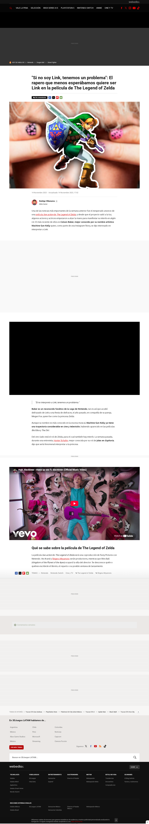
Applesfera (13, 785)
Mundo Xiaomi (14, 792)
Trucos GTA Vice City (127, 712)
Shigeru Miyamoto (61, 558)
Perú (34, 732)
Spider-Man (102, 712)
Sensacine (51, 778)
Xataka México (15, 807)
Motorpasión (90, 778)
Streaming (36, 741)
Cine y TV (109, 8)
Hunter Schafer (61, 440)
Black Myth (113, 712)
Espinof (50, 782)
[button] (48, 201)
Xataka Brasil (14, 810)
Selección (35, 8)
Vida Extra (32, 782)
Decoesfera (109, 782)
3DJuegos (32, 778)
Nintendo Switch (85, 8)
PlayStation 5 (67, 8)
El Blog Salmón (129, 778)
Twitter (125, 8)
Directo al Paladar (73, 778)
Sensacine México (54, 807)
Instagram (130, 8)
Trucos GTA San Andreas (34, 712)
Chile (34, 727)
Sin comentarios (40, 97)
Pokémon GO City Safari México (71, 712)
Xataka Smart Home (16, 788)
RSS (100, 746)
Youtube (134, 8)
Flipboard (57, 97)
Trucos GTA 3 (90, 712)
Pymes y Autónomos (131, 782)
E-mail (61, 97)
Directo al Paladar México (73, 807)
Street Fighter (52, 62)
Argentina (13, 727)
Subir (133, 767)
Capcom (58, 737)
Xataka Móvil (14, 782)
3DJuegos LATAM (35, 807)
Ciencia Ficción (61, 741)
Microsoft (36, 737)
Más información (76, 821)
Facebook (121, 8)
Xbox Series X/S (50, 8)
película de (56, 214)
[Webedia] (134, 1)
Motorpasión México (93, 807)
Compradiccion (110, 785)
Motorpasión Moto (92, 782)
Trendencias (109, 778)
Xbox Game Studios (17, 737)
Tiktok (138, 8)
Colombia (58, 727)
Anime (99, 8)
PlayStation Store (52, 712)
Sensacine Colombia (55, 810)
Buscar (135, 757)
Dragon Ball (40, 62)
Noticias (58, 732)
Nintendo (30, 62)
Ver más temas (16, 747)
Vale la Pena (22, 8)
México (13, 732)
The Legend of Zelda (85, 573)
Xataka (12, 778)
